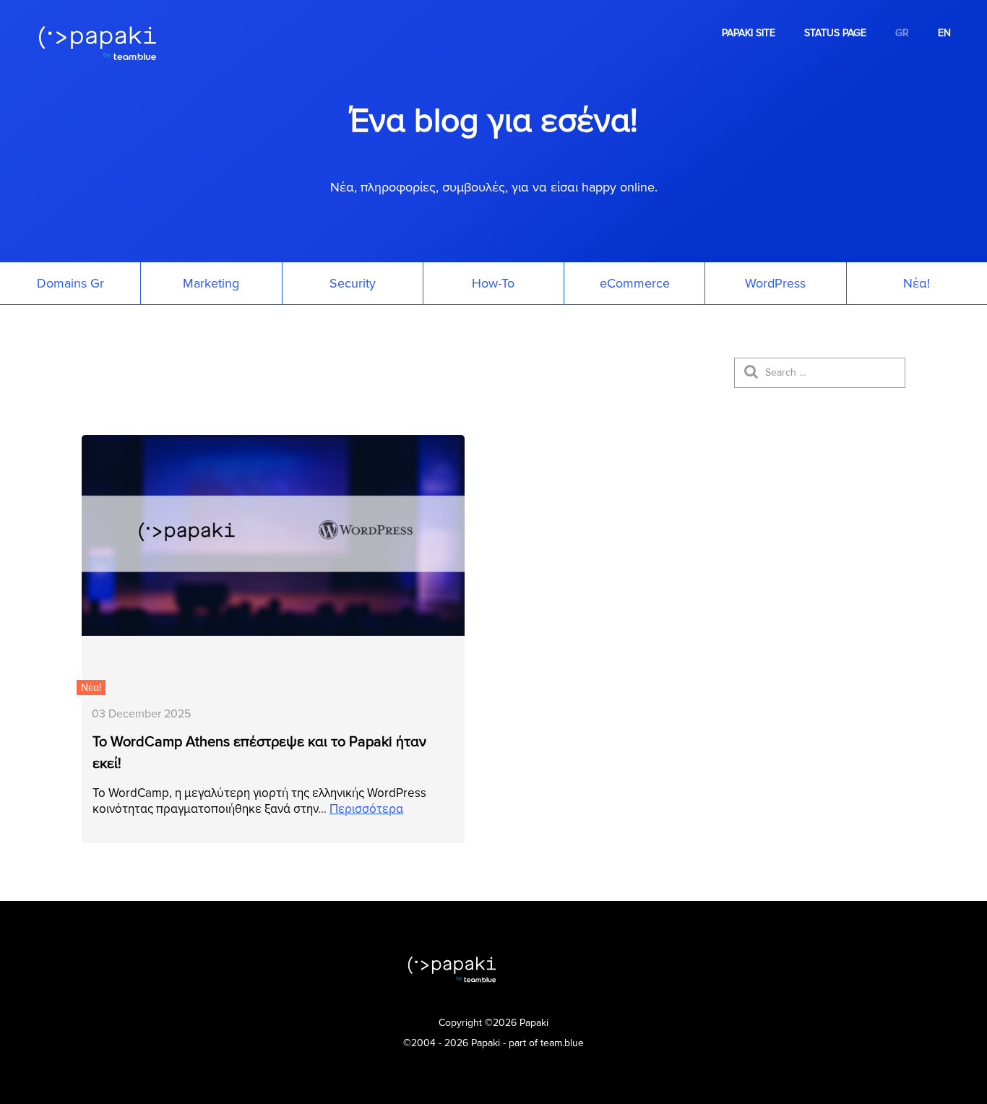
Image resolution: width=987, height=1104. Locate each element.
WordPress (775, 283)
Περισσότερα (366, 808)
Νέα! (916, 283)
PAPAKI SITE (748, 33)
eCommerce (635, 283)
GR (902, 33)
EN (944, 33)
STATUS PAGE (835, 33)
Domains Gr (70, 283)
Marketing (211, 283)
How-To (493, 283)
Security (352, 283)
